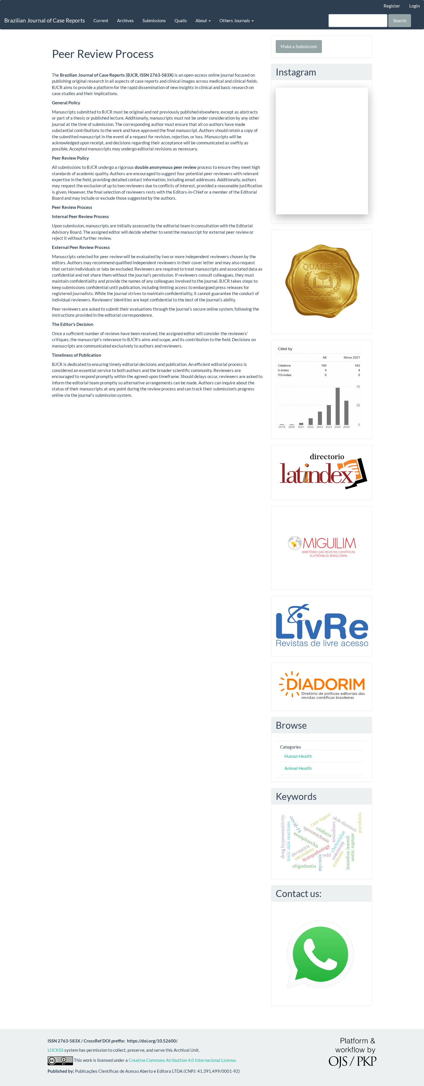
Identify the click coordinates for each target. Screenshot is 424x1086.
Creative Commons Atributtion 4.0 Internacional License (182, 1060)
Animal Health (298, 768)
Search (399, 20)
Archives (125, 20)
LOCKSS (55, 1050)
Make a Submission (299, 46)
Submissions (154, 20)
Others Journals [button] (235, 20)
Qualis (181, 20)
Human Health (298, 756)
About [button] (202, 20)
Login (414, 5)
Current (100, 20)
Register (392, 5)
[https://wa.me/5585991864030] (320, 952)
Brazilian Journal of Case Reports (44, 20)
